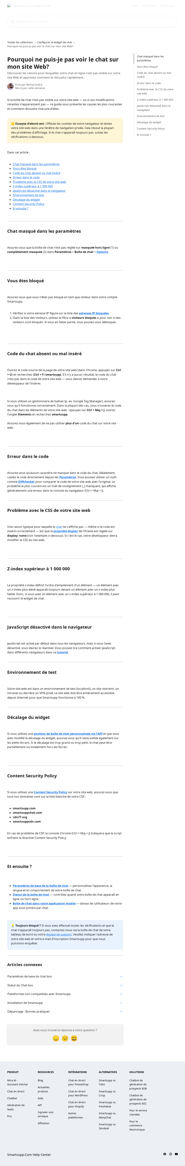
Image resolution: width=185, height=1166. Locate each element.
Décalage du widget (26, 200)
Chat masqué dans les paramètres (36, 164)
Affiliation (43, 1123)
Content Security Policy (28, 204)
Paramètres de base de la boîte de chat (40, 886)
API (40, 1105)
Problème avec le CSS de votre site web (39, 182)
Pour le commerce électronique (137, 1125)
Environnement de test (28, 195)
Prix (9, 1116)
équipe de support (59, 934)
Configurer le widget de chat (54, 42)
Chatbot (12, 1098)
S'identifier (149, 6)
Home (134, 6)
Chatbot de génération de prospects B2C (138, 1099)
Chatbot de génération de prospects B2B (138, 1084)
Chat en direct (15, 1091)
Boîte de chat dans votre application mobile (44, 903)
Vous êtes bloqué (24, 168)
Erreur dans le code (26, 177)
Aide (40, 1098)
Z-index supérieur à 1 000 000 (33, 186)
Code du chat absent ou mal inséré (36, 173)
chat (59, 527)
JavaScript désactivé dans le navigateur (39, 191)
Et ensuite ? (20, 208)
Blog (40, 1080)
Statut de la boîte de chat (31, 895)
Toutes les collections (20, 42)
